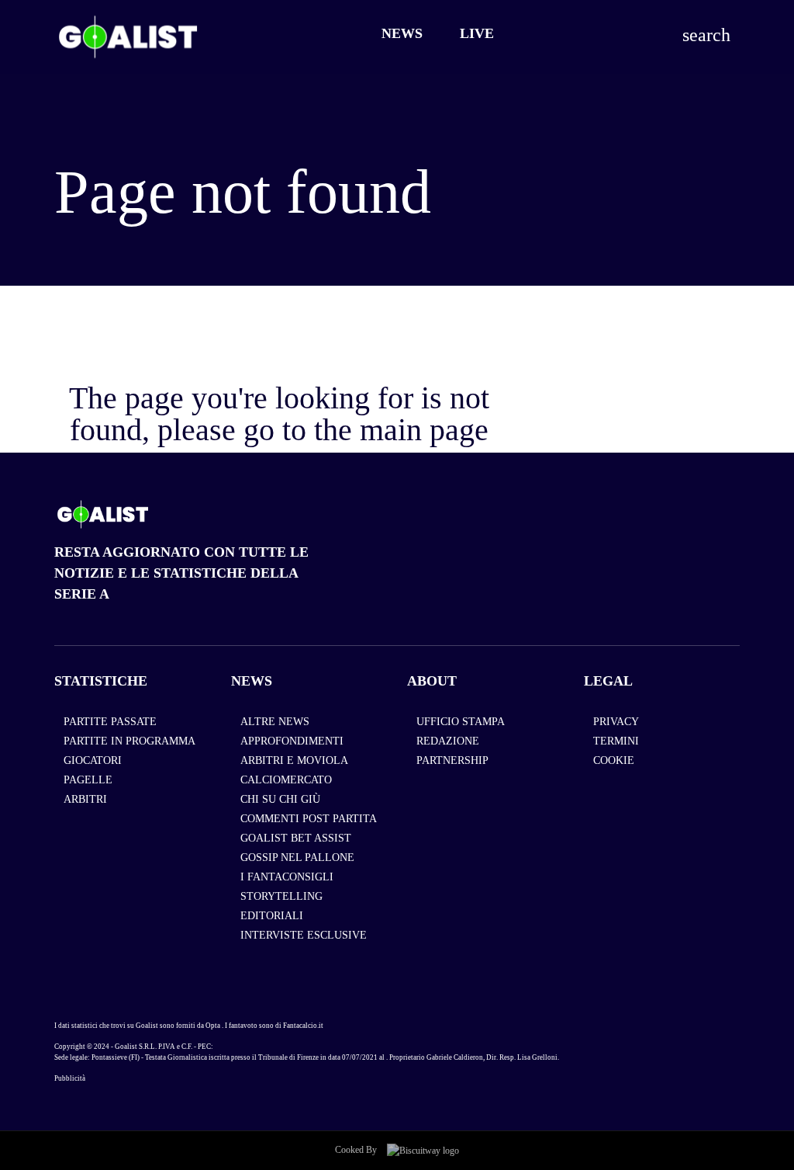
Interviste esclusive (303, 935)
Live (477, 33)
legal (608, 681)
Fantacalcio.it (303, 1025)
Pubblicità (69, 1078)
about (432, 681)
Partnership (452, 760)
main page (424, 429)
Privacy (616, 721)
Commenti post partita (308, 819)
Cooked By (357, 1149)
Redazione (447, 741)
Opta (212, 1025)
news (251, 681)
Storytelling (281, 896)
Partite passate (110, 721)
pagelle (88, 780)
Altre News (274, 721)
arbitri (85, 799)
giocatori (93, 760)
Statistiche (100, 681)
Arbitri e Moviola (294, 760)
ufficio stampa (460, 721)
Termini (616, 741)
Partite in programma (129, 741)
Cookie (613, 760)
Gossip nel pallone (297, 857)
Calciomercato (286, 780)
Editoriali (271, 916)
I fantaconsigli (286, 877)
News (402, 33)
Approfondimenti (291, 741)
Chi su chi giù (280, 799)
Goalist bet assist (295, 838)
